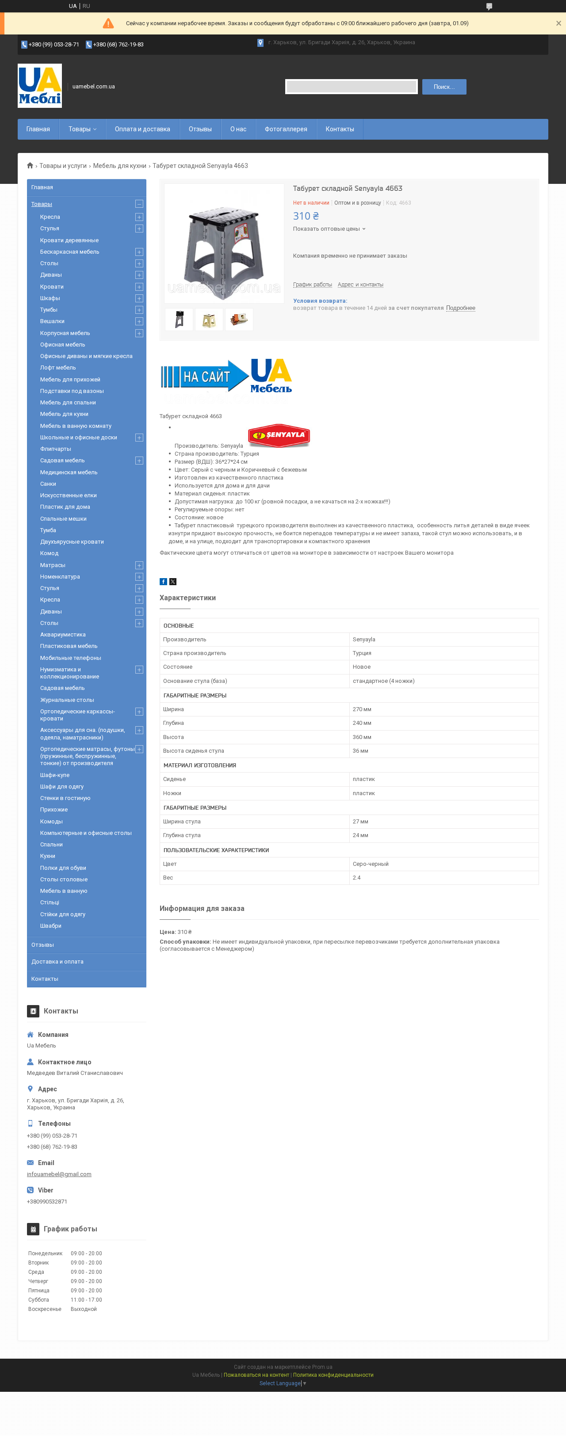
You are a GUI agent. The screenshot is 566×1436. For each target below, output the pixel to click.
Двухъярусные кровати (72, 541)
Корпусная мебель (65, 333)
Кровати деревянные (69, 240)
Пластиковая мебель (69, 646)
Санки (48, 483)
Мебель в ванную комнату (75, 426)
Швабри (50, 925)
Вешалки (52, 321)
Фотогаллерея (286, 129)
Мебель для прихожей (70, 379)
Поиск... (444, 87)
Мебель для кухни (119, 165)
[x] (172, 583)
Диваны (51, 274)
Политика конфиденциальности (333, 1375)
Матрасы (52, 565)
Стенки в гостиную (65, 798)
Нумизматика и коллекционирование (69, 673)
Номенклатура (60, 576)
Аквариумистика (63, 634)
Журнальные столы (67, 700)
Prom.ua (322, 1367)
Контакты (340, 129)
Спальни (51, 844)
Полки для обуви (63, 868)
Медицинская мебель (69, 472)
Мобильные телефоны (70, 658)
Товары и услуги (63, 165)
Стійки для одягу (62, 914)
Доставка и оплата (57, 961)
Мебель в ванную (64, 891)
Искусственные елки (68, 495)
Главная (38, 129)
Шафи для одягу (62, 786)
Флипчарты (55, 449)
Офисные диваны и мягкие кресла (86, 356)
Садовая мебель (62, 460)
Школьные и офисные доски (78, 437)
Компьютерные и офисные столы (86, 833)
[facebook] (163, 583)
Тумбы (48, 309)
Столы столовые (64, 879)
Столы (49, 263)
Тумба (48, 530)
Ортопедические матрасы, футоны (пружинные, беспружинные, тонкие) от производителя (87, 756)
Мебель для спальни (68, 402)
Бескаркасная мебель (69, 251)
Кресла (50, 216)
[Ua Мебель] (40, 87)
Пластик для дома (65, 506)
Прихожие (54, 809)
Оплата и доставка (142, 129)
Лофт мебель (58, 367)
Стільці (49, 902)
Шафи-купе (54, 775)
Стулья (49, 228)
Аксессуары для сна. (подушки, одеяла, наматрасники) (82, 733)
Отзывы (200, 129)
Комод (49, 553)
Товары (80, 129)
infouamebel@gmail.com (59, 1174)
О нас (238, 129)
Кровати (52, 286)
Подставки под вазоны (72, 391)
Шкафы (50, 298)
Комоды (51, 821)
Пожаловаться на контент (256, 1375)
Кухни (47, 856)
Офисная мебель (62, 344)
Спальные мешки (63, 518)
